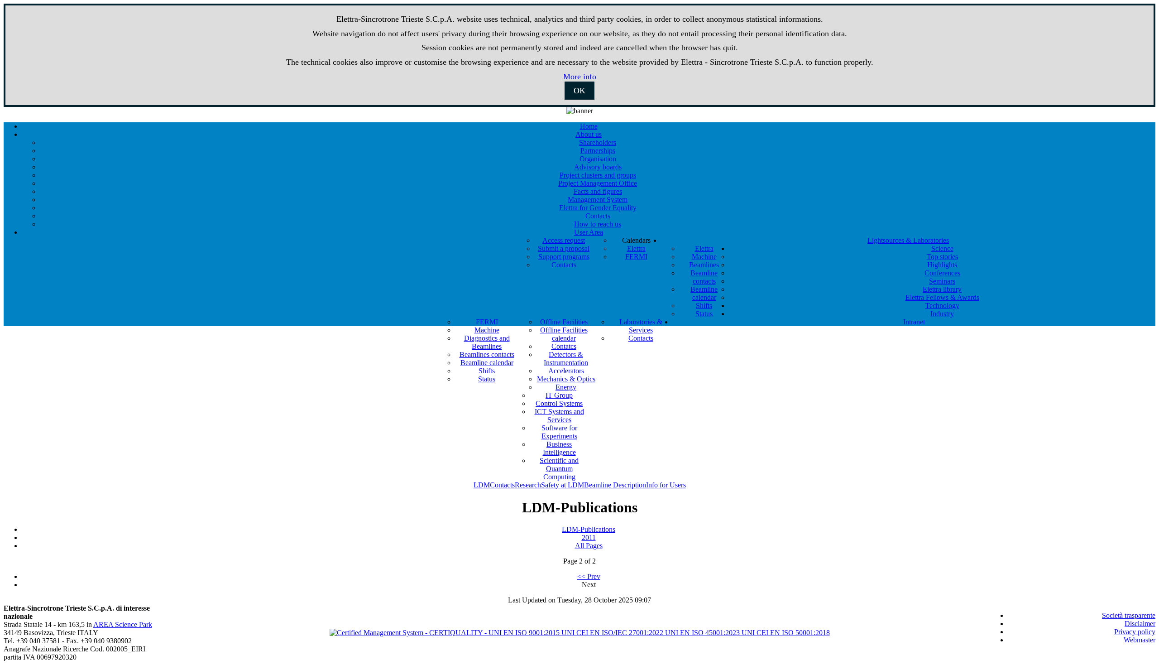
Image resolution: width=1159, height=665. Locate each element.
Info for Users (666, 485)
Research (528, 485)
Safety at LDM (562, 485)
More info (579, 76)
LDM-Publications (588, 529)
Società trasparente (1128, 615)
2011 (589, 537)
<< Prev (588, 576)
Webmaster (1139, 640)
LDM (482, 485)
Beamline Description (615, 485)
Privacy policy (1134, 632)
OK (579, 90)
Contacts (502, 485)
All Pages (589, 545)
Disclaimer (1140, 623)
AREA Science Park (122, 624)
